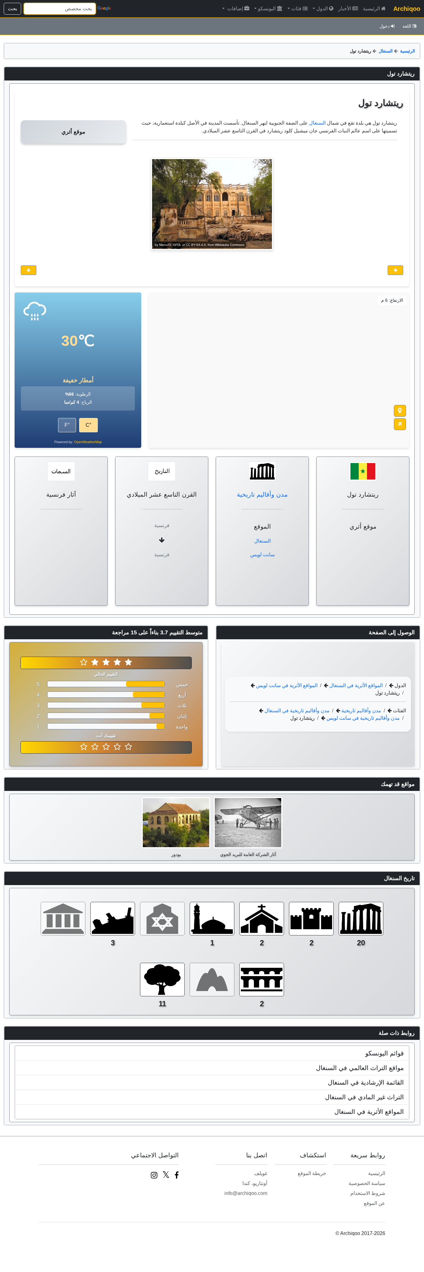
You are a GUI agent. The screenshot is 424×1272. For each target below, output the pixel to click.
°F (67, 425)
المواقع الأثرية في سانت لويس (286, 685)
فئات (296, 8)
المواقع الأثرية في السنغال (355, 685)
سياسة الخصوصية (367, 1183)
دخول (385, 26)
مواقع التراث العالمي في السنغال (360, 1067)
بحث (12, 8)
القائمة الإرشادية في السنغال (366, 1082)
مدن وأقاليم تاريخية (262, 494)
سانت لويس (262, 554)
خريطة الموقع (312, 1173)
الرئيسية (371, 8)
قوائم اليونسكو (384, 1053)
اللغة (407, 26)
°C (88, 425)
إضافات (234, 8)
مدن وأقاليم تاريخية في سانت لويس (362, 717)
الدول (322, 8)
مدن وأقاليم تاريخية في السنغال (296, 710)
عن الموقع (374, 1203)
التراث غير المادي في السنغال (364, 1097)
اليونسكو (267, 8)
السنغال (386, 50)
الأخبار (344, 8)
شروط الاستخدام (367, 1193)
